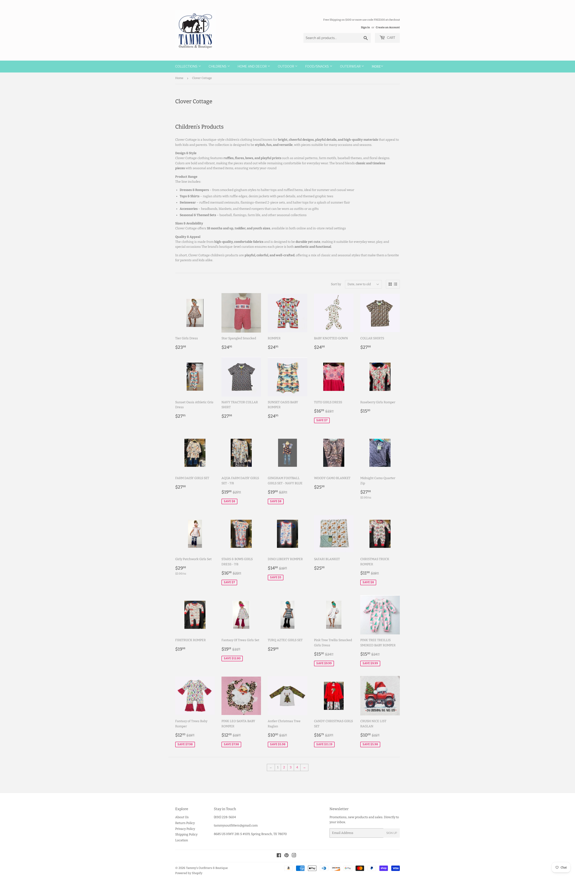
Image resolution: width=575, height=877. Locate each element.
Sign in (365, 27)
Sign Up (391, 833)
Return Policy (185, 823)
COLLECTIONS (186, 66)
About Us (182, 817)
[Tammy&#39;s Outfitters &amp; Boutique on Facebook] (278, 856)
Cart (390, 37)
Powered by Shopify (188, 873)
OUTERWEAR (350, 66)
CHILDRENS (218, 66)
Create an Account (388, 27)
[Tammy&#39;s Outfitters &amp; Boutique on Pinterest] (286, 856)
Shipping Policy (186, 834)
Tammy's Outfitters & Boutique (207, 868)
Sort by (336, 284)
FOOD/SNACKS (317, 66)
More (376, 66)
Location (181, 840)
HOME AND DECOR (253, 66)
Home (179, 78)
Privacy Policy (185, 829)
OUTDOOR (286, 66)
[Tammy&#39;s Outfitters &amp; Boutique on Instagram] (294, 856)
